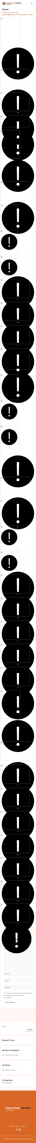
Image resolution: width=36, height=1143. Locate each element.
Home (11, 1126)
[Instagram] (16, 1130)
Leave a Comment (8, 13)
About (17, 1126)
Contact (22, 1126)
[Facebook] (19, 1130)
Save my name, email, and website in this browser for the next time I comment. (18, 995)
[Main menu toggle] (32, 3)
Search (4, 1026)
